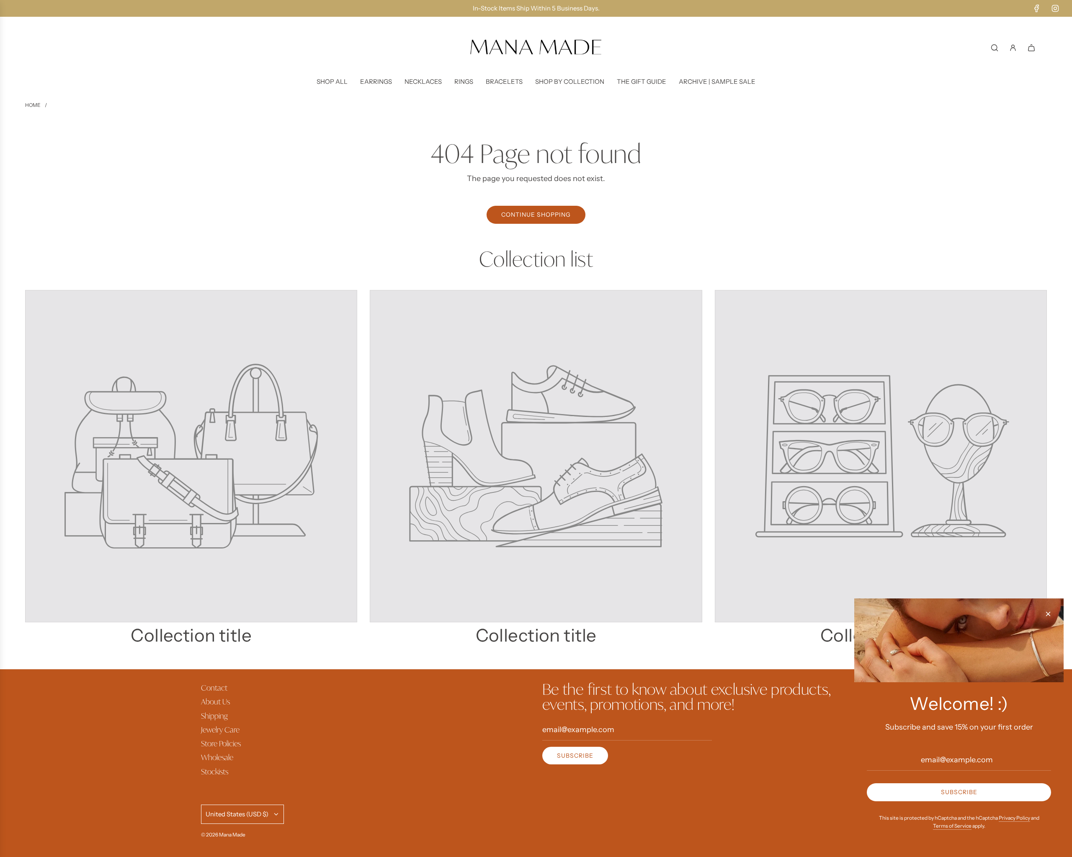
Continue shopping (536, 214)
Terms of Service (952, 826)
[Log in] (1013, 48)
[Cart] (1031, 48)
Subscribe (575, 755)
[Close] (1048, 614)
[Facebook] (1037, 8)
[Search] (994, 48)
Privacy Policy (1014, 818)
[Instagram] (1055, 8)
